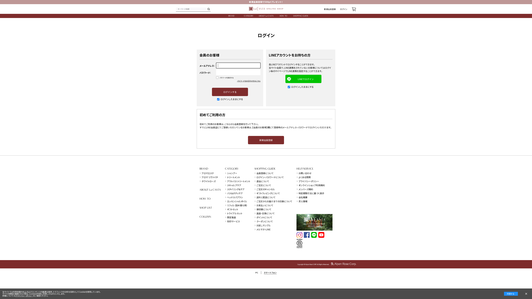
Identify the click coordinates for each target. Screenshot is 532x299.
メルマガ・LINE (263, 229)
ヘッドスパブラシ (235, 197)
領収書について (263, 209)
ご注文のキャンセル (265, 189)
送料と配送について (266, 197)
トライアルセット (234, 213)
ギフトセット (232, 209)
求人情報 (303, 201)
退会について (262, 181)
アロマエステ (208, 173)
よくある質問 (305, 177)
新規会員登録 (330, 9)
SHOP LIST (206, 207)
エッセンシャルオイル (237, 201)
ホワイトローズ (209, 181)
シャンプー (232, 173)
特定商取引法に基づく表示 (311, 193)
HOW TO (283, 16)
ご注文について (263, 185)
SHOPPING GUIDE (300, 16)
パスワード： (205, 72)
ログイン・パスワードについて (270, 177)
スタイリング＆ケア (236, 189)
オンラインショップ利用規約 (312, 185)
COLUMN (205, 216)
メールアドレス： (207, 65)
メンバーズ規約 (306, 189)
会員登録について (265, 173)
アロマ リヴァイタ (210, 177)
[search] (208, 9)
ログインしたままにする (232, 99)
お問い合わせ (305, 173)
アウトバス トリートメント (238, 181)
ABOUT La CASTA (266, 16)
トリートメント (233, 177)
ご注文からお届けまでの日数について (274, 201)
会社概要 (303, 197)
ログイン (343, 9)
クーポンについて (264, 221)
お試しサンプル (263, 225)
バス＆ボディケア (235, 193)
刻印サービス (233, 221)
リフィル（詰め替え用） (237, 205)
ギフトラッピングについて (268, 193)
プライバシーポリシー (309, 181)
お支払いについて (264, 205)
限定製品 (231, 217)
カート (354, 9)
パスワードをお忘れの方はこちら (248, 81)
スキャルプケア (234, 185)
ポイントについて (264, 217)
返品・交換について (265, 213)
